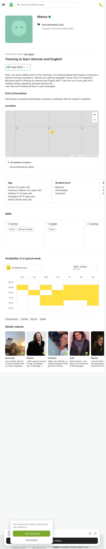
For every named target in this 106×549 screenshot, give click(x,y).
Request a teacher (19, 548)
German (14, 223)
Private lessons (11, 319)
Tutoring (94, 223)
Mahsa (42, 17)
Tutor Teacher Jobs (39, 548)
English (53, 223)
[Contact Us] (101, 4)
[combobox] (48, 5)
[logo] (11, 4)
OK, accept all (32, 533)
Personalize (31, 540)
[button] (95, 533)
